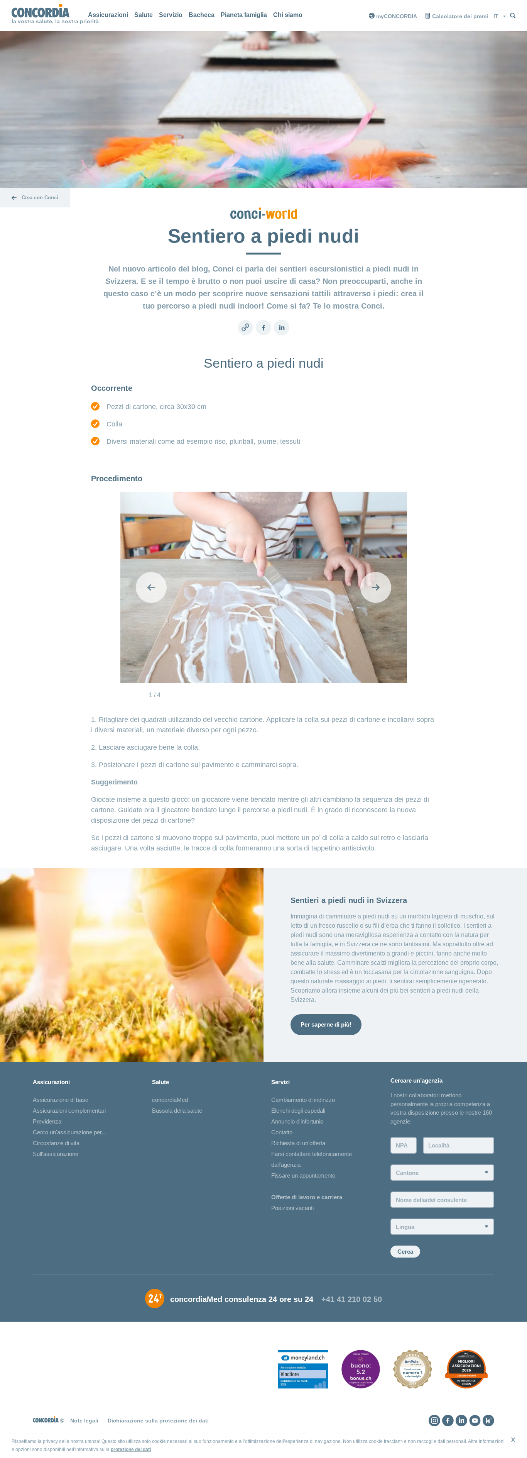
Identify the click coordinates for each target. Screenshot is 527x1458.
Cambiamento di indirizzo (303, 1099)
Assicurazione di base (60, 1099)
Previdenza (47, 1121)
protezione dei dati (131, 1449)
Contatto (281, 1132)
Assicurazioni (108, 15)
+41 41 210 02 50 (351, 1299)
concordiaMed (170, 1099)
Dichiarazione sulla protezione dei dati (158, 1420)
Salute (143, 15)
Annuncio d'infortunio (297, 1121)
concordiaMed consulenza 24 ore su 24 (241, 1299)
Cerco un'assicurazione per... (69, 1132)
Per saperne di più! (326, 1024)
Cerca (405, 1251)
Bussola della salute (177, 1110)
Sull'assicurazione (55, 1154)
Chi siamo (287, 15)
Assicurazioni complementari (69, 1110)
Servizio (170, 15)
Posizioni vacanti (292, 1208)
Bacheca (202, 15)
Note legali (84, 1420)
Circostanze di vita (56, 1143)
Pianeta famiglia (244, 15)
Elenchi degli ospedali (298, 1110)
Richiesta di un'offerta (298, 1143)
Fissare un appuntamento (303, 1175)
